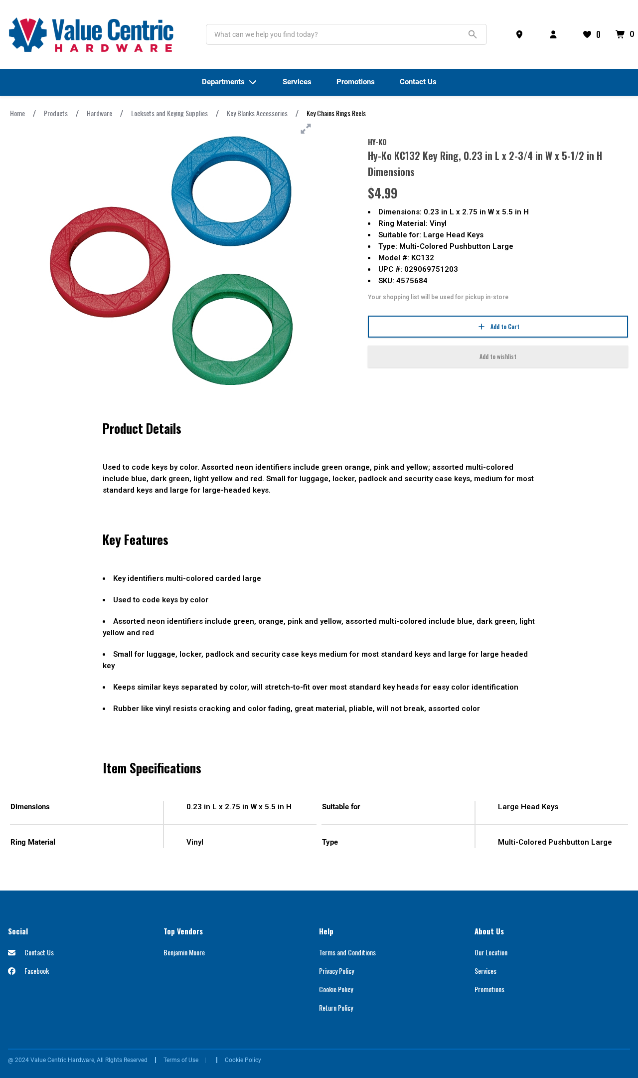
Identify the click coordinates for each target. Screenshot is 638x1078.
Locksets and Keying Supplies (169, 113)
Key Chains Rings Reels (336, 113)
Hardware (99, 113)
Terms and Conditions (347, 952)
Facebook (36, 970)
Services (485, 970)
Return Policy (336, 1007)
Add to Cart (504, 326)
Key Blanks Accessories (257, 113)
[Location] (521, 34)
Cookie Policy (336, 989)
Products (56, 113)
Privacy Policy (336, 970)
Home (17, 113)
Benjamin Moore (184, 952)
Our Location (491, 952)
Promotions (489, 989)
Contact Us (38, 952)
